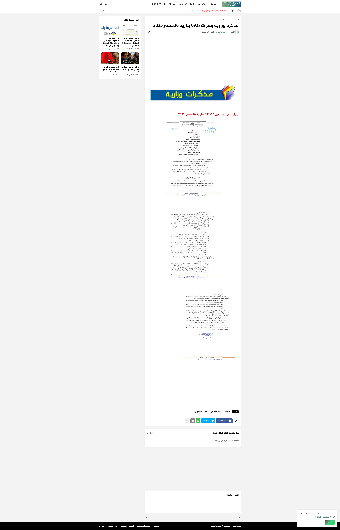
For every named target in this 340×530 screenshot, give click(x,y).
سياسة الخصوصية (143, 526)
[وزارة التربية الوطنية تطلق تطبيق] (130, 58)
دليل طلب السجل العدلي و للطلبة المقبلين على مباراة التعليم (130, 42)
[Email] (192, 420)
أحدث (238, 517)
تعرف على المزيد (323, 516)
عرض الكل (151, 433)
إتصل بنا (102, 526)
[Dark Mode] (106, 4)
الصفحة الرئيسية (233, 20)
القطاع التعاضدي (186, 4)
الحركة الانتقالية (157, 4)
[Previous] (103, 10)
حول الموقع (112, 526)
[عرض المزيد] (187, 420)
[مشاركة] (149, 32)
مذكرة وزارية (198, 411)
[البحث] (101, 4)
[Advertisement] (193, 58)
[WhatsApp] (198, 420)
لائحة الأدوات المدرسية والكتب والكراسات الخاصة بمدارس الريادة (111, 42)
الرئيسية (215, 4)
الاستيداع (221, 20)
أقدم (148, 517)
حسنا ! (330, 522)
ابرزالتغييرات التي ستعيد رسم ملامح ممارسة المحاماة (111, 69)
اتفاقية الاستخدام (127, 526)
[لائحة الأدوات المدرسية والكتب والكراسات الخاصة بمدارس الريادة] (110, 30)
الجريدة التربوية (216, 526)
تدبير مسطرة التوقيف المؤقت (214, 411)
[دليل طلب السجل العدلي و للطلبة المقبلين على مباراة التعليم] (130, 30)
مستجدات (202, 4)
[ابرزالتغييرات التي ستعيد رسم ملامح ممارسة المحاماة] (110, 58)
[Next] (100, 10)
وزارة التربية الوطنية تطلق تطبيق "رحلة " (213, 10)
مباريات (171, 4)
